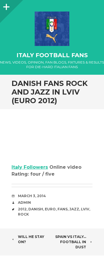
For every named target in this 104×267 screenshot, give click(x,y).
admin (24, 202)
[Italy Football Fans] (52, 28)
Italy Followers (30, 167)
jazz (74, 209)
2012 (22, 209)
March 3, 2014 (32, 196)
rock (23, 214)
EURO (50, 209)
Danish (35, 209)
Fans (62, 209)
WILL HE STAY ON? (31, 239)
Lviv (85, 209)
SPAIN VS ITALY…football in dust (70, 242)
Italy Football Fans (52, 55)
